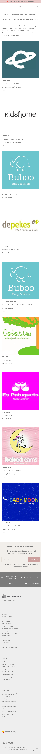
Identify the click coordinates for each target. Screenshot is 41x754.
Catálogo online (7, 699)
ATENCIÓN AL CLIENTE (31, 578)
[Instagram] (3, 743)
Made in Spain (6, 624)
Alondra (6, 14)
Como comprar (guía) (9, 694)
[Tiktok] (8, 743)
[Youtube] (12, 743)
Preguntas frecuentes (9, 706)
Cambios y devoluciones (10, 629)
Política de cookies (8, 645)
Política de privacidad (9, 647)
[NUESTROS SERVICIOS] (22, 583)
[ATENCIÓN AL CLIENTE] (22, 578)
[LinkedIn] (5, 743)
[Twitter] (10, 743)
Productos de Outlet (8, 671)
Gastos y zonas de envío (10, 662)
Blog (3, 717)
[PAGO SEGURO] (5, 583)
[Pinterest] (6, 743)
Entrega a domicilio (8, 669)
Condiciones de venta (9, 633)
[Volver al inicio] (37, 748)
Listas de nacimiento (9, 711)
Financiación (6, 679)
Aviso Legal (5, 643)
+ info (3, 90)
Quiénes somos (7, 617)
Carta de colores (7, 696)
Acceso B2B (6, 640)
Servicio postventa (8, 631)
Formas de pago (7, 677)
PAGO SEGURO (12, 583)
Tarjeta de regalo (8, 714)
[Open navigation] (6, 7)
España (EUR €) (10, 732)
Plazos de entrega (8, 664)
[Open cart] (38, 7)
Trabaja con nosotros (9, 619)
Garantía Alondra (8, 621)
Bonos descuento (8, 674)
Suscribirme (34, 559)
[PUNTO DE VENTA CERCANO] (2, 578)
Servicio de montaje (8, 666)
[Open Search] (34, 7)
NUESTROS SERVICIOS (31, 583)
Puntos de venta (7, 626)
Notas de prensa (7, 709)
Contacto (5, 614)
